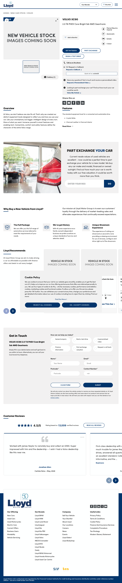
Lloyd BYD (39, 544)
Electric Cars (12, 525)
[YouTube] (105, 507)
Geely (37, 550)
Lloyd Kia (38, 528)
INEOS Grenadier (41, 541)
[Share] (64, 103)
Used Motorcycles (14, 522)
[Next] (116, 480)
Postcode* (55, 368)
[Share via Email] (69, 103)
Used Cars (11, 518)
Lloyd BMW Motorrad (43, 553)
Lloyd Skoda (39, 547)
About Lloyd (66, 522)
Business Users (12, 531)
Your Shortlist (67, 518)
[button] (42, 305)
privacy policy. (55, 397)
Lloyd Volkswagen (42, 534)
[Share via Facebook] (73, 103)
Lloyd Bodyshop (68, 541)
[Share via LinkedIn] (83, 103)
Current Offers (12, 528)
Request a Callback (73, 69)
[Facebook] (91, 507)
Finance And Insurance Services (102, 525)
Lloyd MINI (39, 518)
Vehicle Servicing (13, 537)
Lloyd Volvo (39, 537)
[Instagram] (95, 507)
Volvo (30, 13)
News (64, 531)
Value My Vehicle (73, 92)
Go (109, 184)
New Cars (11, 515)
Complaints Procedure (98, 528)
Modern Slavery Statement (100, 534)
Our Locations (67, 525)
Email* (86, 358)
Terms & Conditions (97, 518)
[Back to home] (8, 5)
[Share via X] (78, 103)
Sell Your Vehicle (68, 515)
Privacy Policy (95, 515)
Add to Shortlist (72, 37)
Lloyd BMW (39, 515)
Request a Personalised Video (78, 82)
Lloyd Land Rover (41, 522)
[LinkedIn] (98, 507)
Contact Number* (91, 368)
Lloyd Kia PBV (40, 531)
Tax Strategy (95, 531)
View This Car (106, 304)
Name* (53, 358)
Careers (65, 528)
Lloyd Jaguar (40, 525)
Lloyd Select (67, 537)
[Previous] (109, 480)
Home (6, 13)
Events (64, 534)
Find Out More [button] (60, 299)
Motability (11, 534)
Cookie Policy (95, 522)
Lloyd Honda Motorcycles (44, 556)
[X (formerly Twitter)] (102, 507)
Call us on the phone (74, 63)
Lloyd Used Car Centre (43, 559)
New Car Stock (18, 13)
